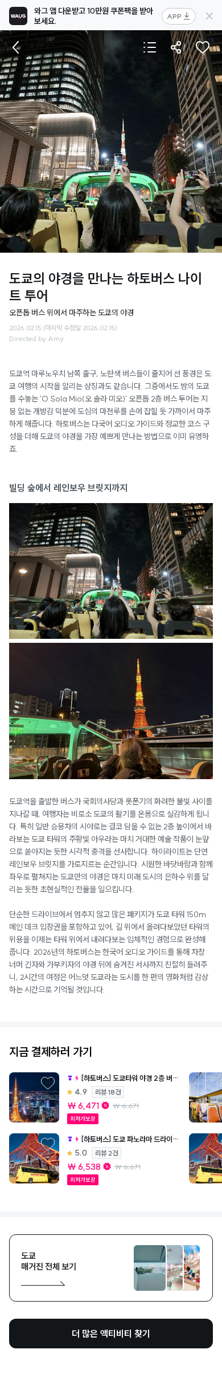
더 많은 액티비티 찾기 (111, 1333)
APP (174, 16)
